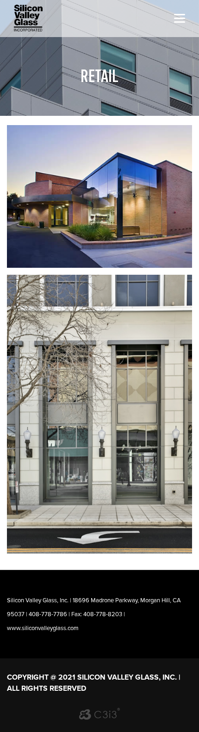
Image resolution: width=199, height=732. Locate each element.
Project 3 (99, 196)
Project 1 (99, 414)
